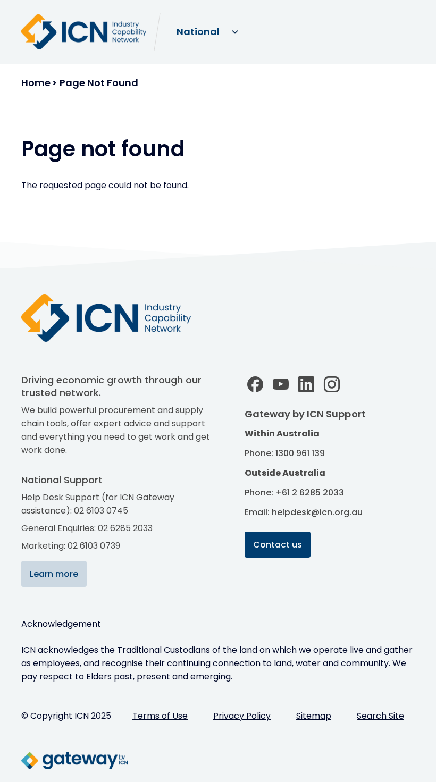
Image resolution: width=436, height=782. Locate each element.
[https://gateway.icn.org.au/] (186, 760)
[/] (117, 318)
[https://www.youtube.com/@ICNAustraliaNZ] (280, 384)
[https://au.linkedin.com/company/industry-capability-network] (306, 384)
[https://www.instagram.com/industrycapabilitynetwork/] (331, 384)
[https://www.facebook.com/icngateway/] (255, 384)
